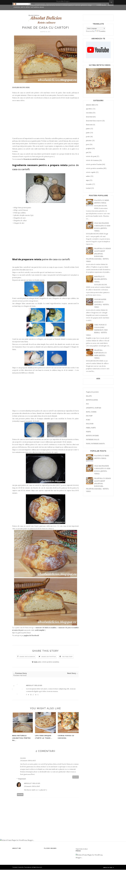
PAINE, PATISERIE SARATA (95, 444)
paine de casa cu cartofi (55, 259)
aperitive (89, 109)
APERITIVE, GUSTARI (93, 408)
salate (88, 176)
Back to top (107, 867)
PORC (88, 420)
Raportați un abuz (82, 849)
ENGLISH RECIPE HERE (21, 87)
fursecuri (89, 125)
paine (39, 662)
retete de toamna (92, 160)
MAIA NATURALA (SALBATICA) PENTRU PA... (21, 738)
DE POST (89, 416)
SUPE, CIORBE (91, 412)
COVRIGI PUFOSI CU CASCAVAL (66, 737)
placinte (89, 140)
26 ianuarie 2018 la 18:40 (32, 786)
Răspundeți (75, 777)
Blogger (66, 1)
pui (87, 152)
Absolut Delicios (33, 15)
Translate (102, 31)
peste (88, 136)
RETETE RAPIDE (92, 400)
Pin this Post (67, 656)
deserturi (89, 117)
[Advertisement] (45, 121)
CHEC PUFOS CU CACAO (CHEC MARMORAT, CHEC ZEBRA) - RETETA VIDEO (97, 330)
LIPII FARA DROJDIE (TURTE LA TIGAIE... (43, 737)
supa (87, 180)
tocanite (89, 184)
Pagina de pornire (92, 392)
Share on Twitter (49, 656)
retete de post (91, 156)
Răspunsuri (22, 779)
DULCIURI (89, 424)
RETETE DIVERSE (92, 436)
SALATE (89, 396)
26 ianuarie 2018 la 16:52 (28, 760)
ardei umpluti (39, 630)
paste (88, 133)
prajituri (89, 148)
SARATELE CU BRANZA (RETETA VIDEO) (100, 279)
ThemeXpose (27, 867)
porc (87, 144)
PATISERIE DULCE (92, 439)
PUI (87, 404)
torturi (88, 188)
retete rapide (90, 172)
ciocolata (89, 113)
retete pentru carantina (50, 662)
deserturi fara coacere (94, 121)
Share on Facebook (27, 656)
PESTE (88, 432)
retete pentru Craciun (94, 164)
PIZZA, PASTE (91, 428)
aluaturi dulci (90, 105)
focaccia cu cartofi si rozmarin (34, 159)
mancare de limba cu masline (46, 627)
